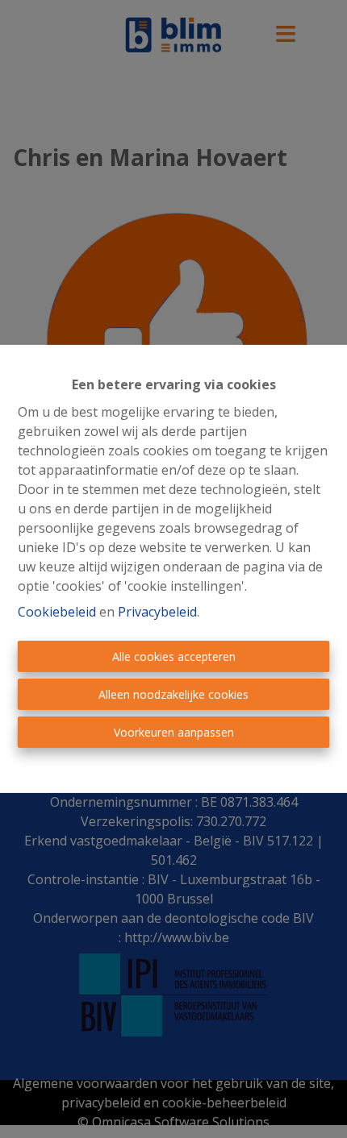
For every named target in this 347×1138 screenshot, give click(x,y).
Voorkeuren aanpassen (174, 732)
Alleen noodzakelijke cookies (173, 694)
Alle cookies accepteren (174, 656)
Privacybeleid (157, 612)
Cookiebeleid (57, 612)
